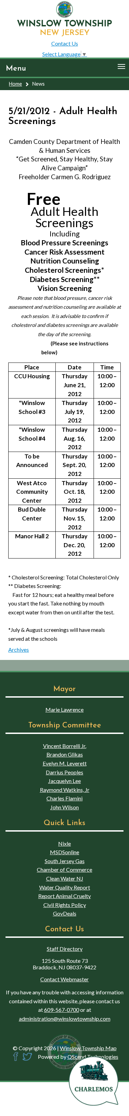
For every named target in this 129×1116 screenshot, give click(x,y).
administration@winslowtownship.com (64, 1018)
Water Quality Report (64, 887)
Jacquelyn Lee (64, 780)
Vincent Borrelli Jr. (64, 746)
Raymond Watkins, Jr (64, 789)
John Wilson (64, 807)
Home (15, 84)
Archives (18, 649)
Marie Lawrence (64, 709)
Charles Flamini (64, 798)
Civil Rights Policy (64, 905)
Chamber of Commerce (64, 869)
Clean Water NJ (64, 878)
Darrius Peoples (64, 772)
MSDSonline (64, 852)
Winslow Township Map (88, 1048)
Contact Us (64, 43)
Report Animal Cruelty (64, 896)
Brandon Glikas (64, 754)
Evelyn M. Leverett (65, 763)
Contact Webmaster (64, 979)
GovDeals (64, 913)
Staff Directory (65, 948)
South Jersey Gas (65, 861)
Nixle (64, 843)
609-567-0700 (61, 1009)
